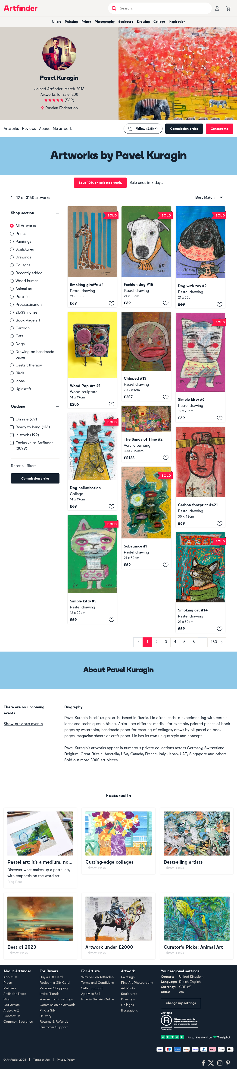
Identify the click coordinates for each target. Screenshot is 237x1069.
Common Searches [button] (18, 1022)
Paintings (23, 241)
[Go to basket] (228, 8)
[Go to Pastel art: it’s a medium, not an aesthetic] (40, 848)
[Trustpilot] (195, 1036)
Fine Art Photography (137, 983)
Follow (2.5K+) (147, 129)
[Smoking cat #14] (200, 582)
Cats (19, 336)
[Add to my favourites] (112, 303)
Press (7, 983)
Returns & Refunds (54, 1022)
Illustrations (129, 1010)
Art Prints (128, 988)
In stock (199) (27, 435)
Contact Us (11, 1016)
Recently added (29, 273)
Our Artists (11, 1005)
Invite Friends (49, 994)
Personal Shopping (54, 988)
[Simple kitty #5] (92, 569)
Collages (23, 265)
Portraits (23, 296)
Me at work (62, 128)
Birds (20, 373)
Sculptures (25, 249)
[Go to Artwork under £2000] (118, 926)
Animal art (24, 288)
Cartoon (23, 328)
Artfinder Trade (14, 994)
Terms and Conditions (97, 983)
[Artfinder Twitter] (211, 1063)
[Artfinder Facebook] (203, 1063)
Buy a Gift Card (51, 977)
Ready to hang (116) (33, 427)
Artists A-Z (11, 1010)
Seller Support (92, 988)
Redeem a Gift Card (55, 983)
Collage (159, 22)
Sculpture (125, 22)
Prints (86, 22)
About (44, 128)
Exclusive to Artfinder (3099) (34, 446)
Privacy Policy (66, 1059)
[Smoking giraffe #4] (92, 256)
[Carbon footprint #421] (200, 477)
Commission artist (184, 129)
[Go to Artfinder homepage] (20, 8)
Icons (20, 381)
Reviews (29, 128)
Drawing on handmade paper (35, 355)
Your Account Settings (56, 999)
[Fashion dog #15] (146, 256)
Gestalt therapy (29, 365)
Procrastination (29, 304)
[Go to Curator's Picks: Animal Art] (196, 926)
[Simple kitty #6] (200, 367)
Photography (105, 22)
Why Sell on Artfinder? (98, 977)
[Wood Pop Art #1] (92, 360)
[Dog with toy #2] (200, 257)
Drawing (143, 22)
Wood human (27, 281)
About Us (10, 977)
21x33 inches (26, 312)
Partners (9, 988)
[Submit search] (114, 8)
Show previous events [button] (23, 724)
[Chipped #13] (146, 356)
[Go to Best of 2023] (40, 926)
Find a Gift (47, 1010)
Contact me (219, 129)
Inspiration (177, 22)
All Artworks (26, 225)
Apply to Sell (90, 994)
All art (56, 22)
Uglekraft (23, 389)
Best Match (205, 197)
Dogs (20, 344)
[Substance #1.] (146, 518)
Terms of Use (41, 1059)
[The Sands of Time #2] (146, 434)
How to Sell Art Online (97, 999)
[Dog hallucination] (92, 462)
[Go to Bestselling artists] (196, 841)
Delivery (45, 1016)
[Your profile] (217, 8)
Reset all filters (23, 466)
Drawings (23, 257)
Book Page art (28, 320)
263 (213, 641)
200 (75, 94)
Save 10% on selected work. (100, 183)
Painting (71, 22)
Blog (6, 999)
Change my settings (181, 1003)
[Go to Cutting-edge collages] (118, 841)
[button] (35, 213)
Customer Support (54, 1027)
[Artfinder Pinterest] (228, 1063)
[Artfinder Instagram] (219, 1063)
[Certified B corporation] (179, 1020)
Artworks (11, 128)
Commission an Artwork (57, 1005)
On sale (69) (26, 419)
